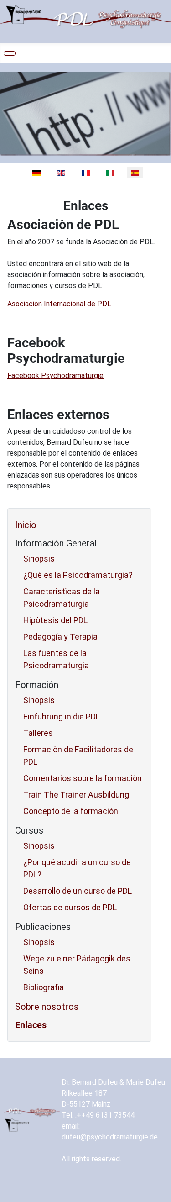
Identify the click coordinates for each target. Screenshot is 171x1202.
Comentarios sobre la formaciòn (82, 778)
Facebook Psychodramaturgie (55, 375)
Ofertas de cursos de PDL (70, 907)
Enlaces (31, 1024)
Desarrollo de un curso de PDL (77, 891)
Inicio (25, 525)
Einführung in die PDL (61, 716)
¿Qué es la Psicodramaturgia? (78, 575)
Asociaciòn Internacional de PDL (59, 303)
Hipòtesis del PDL (55, 620)
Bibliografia (43, 987)
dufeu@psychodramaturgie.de (110, 1137)
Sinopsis (39, 558)
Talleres (38, 733)
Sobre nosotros (46, 1006)
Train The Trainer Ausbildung (76, 794)
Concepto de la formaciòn (70, 811)
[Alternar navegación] (10, 53)
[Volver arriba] (159, 1190)
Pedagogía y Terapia (60, 636)
